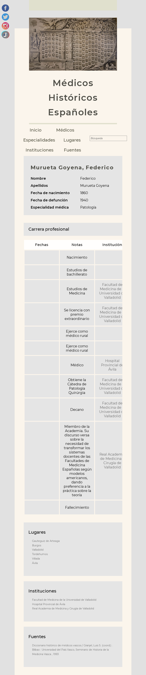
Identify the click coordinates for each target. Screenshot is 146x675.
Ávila (35, 563)
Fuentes (72, 150)
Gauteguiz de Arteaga (46, 541)
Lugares (72, 140)
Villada (36, 558)
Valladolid (37, 549)
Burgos (36, 545)
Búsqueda (87, 138)
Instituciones (39, 150)
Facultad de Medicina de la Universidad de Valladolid (112, 291)
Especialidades (39, 140)
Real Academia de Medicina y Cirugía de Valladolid (112, 460)
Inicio (35, 130)
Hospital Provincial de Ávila (112, 365)
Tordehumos (40, 554)
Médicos (65, 130)
